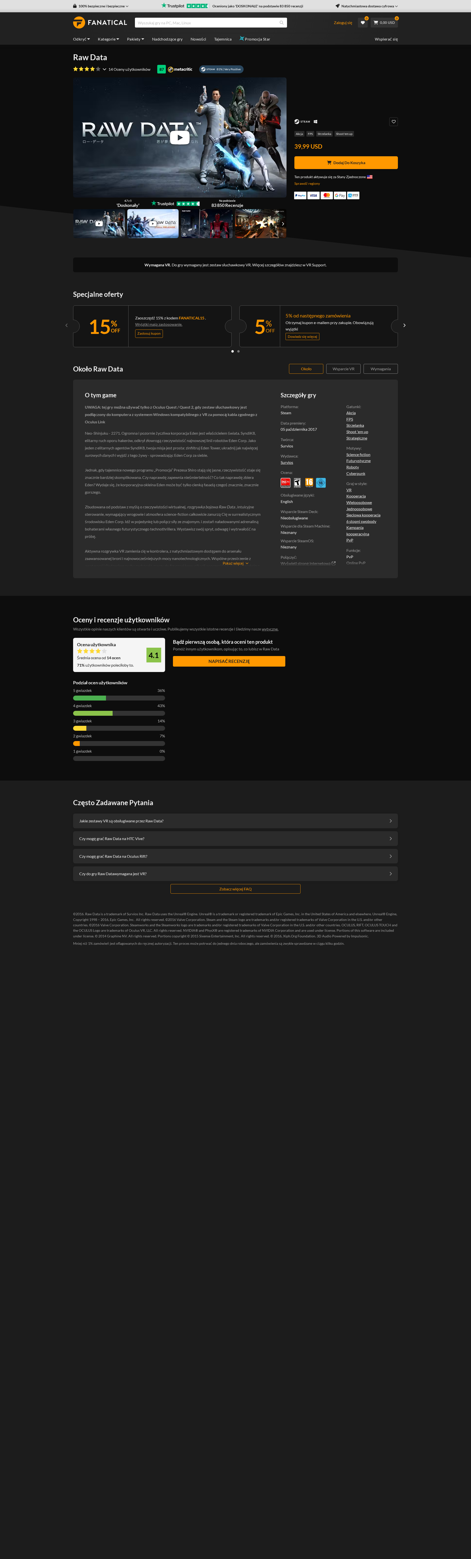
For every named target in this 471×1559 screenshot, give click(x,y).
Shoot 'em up (344, 134)
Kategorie (107, 39)
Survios (287, 462)
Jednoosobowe (359, 508)
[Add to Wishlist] (393, 121)
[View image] (99, 223)
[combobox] (234, 23)
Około (306, 368)
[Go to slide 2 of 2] (238, 351)
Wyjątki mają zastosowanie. (158, 324)
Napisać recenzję (229, 661)
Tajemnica (223, 39)
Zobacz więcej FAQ (235, 889)
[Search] (281, 23)
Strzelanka (324, 134)
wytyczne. (270, 629)
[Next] (404, 325)
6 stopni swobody (361, 521)
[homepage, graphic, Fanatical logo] (100, 22)
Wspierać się (386, 39)
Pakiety (134, 39)
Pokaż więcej (233, 563)
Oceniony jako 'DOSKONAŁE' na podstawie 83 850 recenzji (257, 6)
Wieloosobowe (359, 502)
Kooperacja (356, 496)
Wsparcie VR (343, 368)
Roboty (352, 467)
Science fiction (358, 454)
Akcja (299, 134)
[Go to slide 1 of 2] (233, 351)
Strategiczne (356, 438)
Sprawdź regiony (307, 183)
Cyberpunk (355, 473)
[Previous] (66, 325)
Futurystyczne (358, 460)
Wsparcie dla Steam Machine (305, 526)
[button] (101, 6)
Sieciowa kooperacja (363, 515)
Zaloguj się (343, 22)
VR (349, 489)
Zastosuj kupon (149, 333)
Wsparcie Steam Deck (299, 511)
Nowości (198, 39)
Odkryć (79, 39)
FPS (310, 134)
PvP (349, 540)
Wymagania (381, 368)
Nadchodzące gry (167, 39)
